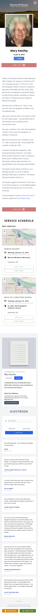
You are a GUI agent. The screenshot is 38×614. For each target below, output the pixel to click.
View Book (9, 378)
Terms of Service (24, 606)
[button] (19, 235)
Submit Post (19, 432)
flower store (25, 198)
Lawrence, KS (13, 262)
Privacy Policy (14, 606)
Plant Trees (19, 271)
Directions (19, 267)
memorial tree (27, 195)
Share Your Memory (11, 402)
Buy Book (18, 378)
